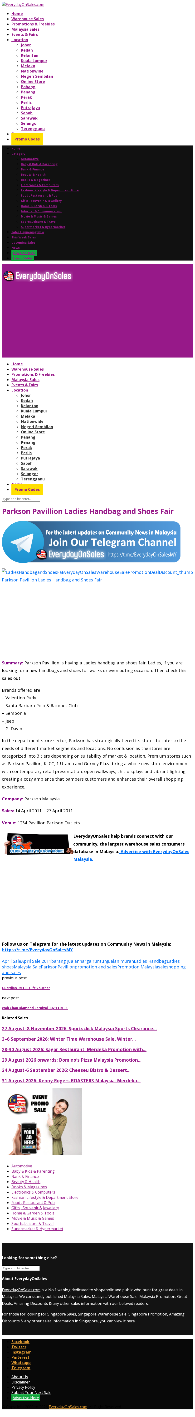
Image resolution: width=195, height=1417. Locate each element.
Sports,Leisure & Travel (39, 222)
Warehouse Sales (27, 18)
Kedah (27, 50)
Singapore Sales (61, 1314)
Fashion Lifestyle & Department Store (50, 190)
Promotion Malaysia (137, 967)
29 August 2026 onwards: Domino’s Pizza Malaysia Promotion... (71, 1060)
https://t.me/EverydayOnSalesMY (37, 950)
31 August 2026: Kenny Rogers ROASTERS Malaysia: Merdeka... (71, 1080)
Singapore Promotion (147, 1314)
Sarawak (29, 118)
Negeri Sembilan (37, 76)
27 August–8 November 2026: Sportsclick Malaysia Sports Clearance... (79, 1028)
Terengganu (33, 128)
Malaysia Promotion (157, 1296)
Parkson (49, 967)
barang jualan (65, 961)
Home (17, 13)
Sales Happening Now (27, 232)
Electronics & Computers (40, 185)
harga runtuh (93, 961)
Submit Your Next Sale (31, 1392)
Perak (26, 97)
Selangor (29, 123)
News (15, 248)
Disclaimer (20, 1382)
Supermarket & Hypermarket (43, 227)
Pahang (28, 86)
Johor (26, 45)
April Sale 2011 (36, 961)
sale (162, 967)
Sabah (27, 113)
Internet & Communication (41, 211)
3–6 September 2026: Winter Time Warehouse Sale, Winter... (69, 1039)
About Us (19, 1376)
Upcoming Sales (23, 243)
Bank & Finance (32, 169)
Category (18, 154)
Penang (28, 92)
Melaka (28, 65)
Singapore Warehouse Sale (102, 1314)
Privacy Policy (23, 1387)
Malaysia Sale (27, 967)
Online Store (33, 81)
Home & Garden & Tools (39, 206)
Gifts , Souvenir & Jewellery (41, 201)
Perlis (26, 102)
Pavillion (66, 967)
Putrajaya (30, 107)
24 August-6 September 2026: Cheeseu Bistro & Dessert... (66, 1070)
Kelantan (29, 55)
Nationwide (32, 71)
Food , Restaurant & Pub (39, 195)
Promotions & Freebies (33, 24)
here (131, 1321)
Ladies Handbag (150, 961)
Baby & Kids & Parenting (39, 164)
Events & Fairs (24, 34)
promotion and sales (96, 967)
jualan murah (120, 961)
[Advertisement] (97, 321)
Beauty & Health (33, 175)
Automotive (30, 159)
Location (19, 39)
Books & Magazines (35, 180)
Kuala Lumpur (34, 60)
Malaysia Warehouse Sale (114, 1296)
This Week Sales (23, 237)
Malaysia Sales (25, 29)
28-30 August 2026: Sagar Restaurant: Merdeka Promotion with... (74, 1049)
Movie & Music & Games (39, 216)
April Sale (11, 961)
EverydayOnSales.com (21, 1289)
